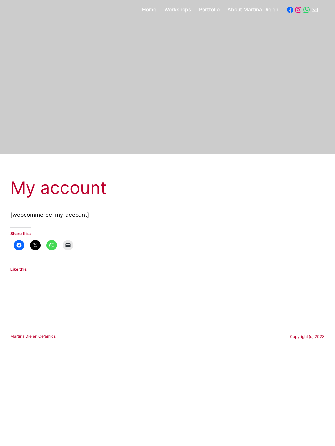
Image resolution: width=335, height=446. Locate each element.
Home (149, 10)
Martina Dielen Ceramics (33, 336)
